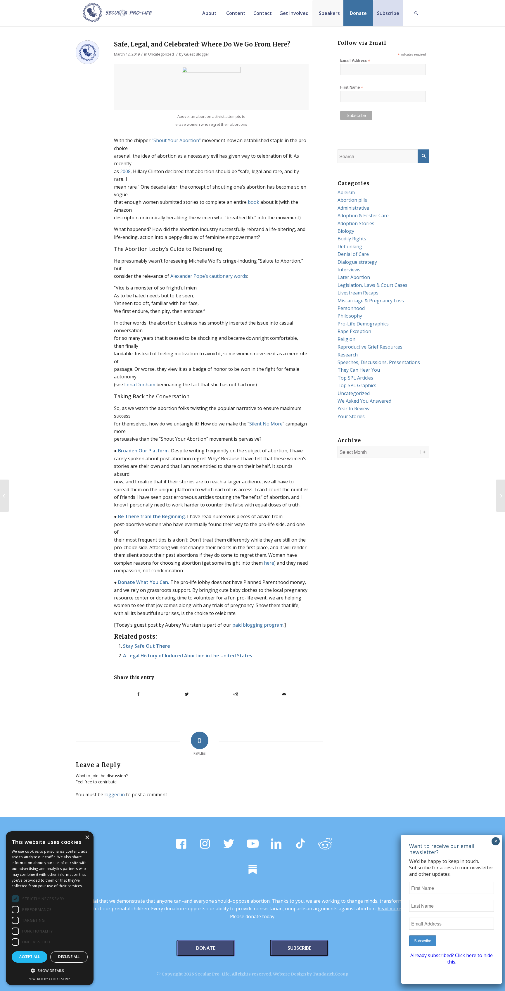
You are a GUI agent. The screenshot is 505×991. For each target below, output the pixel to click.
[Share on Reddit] (235, 694)
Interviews (349, 269)
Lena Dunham (139, 384)
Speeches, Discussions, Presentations (379, 362)
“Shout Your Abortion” (176, 140)
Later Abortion (354, 277)
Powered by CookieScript (50, 979)
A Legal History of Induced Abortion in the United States (187, 655)
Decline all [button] (68, 956)
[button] (50, 970)
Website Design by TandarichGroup (310, 974)
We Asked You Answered (364, 401)
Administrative (353, 208)
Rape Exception (354, 331)
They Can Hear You (359, 370)
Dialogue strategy (357, 262)
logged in (114, 794)
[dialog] (50, 908)
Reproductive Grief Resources (370, 347)
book (253, 202)
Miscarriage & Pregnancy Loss (371, 300)
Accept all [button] (29, 956)
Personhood (351, 308)
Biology (346, 231)
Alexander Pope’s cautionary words (208, 276)
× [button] (87, 837)
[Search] (416, 13)
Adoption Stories (356, 223)
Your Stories (351, 416)
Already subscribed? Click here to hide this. (451, 958)
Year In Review (353, 408)
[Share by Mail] (284, 694)
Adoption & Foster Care (363, 215)
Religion (346, 339)
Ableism (346, 192)
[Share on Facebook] (138, 694)
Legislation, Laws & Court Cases (372, 285)
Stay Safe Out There (146, 646)
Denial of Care (353, 254)
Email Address (355, 60)
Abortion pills (352, 200)
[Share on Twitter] (187, 694)
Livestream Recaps (358, 292)
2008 (125, 171)
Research (348, 354)
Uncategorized (161, 54)
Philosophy (350, 316)
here (269, 563)
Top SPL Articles (355, 378)
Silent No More (266, 423)
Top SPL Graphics (357, 385)
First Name (351, 87)
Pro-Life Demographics (363, 323)
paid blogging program (257, 625)
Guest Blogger (196, 54)
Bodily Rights (352, 238)
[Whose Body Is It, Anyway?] (4, 496)
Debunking (350, 246)
